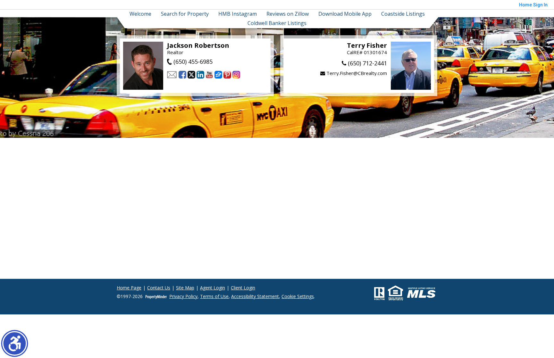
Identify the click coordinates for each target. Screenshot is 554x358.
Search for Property (185, 14)
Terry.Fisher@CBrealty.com (356, 73)
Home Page (129, 288)
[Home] (143, 66)
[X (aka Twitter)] (191, 75)
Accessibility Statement (255, 296)
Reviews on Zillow (287, 14)
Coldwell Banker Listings (277, 23)
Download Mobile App (345, 14)
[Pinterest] (227, 75)
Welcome (140, 14)
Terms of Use (214, 296)
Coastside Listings (403, 14)
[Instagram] (236, 75)
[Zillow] (218, 75)
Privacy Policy (183, 296)
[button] (14, 343)
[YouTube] (209, 75)
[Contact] (172, 74)
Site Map (185, 288)
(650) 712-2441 (366, 63)
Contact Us (158, 288)
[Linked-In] (200, 75)
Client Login (243, 288)
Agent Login (212, 288)
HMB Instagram (237, 14)
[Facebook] (182, 75)
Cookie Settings (297, 296)
